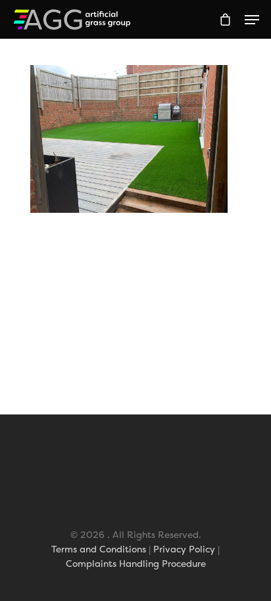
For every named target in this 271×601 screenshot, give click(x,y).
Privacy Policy (184, 549)
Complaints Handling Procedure (136, 563)
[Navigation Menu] (252, 19)
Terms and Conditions (98, 549)
